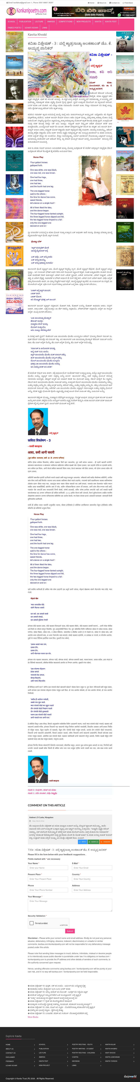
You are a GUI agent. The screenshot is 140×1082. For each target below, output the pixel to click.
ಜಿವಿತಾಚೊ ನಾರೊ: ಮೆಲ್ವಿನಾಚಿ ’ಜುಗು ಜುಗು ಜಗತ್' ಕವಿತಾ (50, 988)
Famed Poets (14, 27)
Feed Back (128, 3)
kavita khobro (111, 1048)
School (11, 21)
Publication (25, 21)
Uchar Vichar (31, 27)
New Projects (84, 21)
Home (91, 3)
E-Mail (75, 863)
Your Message (35, 896)
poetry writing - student (83, 1048)
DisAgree (107, 842)
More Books (33, 1017)
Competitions (65, 21)
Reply (84, 842)
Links (44, 27)
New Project (44, 1065)
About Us (102, 3)
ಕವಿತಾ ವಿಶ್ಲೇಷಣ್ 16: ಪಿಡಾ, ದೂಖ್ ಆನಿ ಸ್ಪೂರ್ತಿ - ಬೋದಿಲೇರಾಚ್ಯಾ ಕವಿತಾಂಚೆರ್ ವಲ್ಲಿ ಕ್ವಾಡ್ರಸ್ (62, 1007)
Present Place (35, 874)
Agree (94, 842)
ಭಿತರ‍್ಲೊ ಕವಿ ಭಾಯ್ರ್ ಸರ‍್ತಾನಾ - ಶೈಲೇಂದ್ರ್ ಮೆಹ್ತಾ (46, 1010)
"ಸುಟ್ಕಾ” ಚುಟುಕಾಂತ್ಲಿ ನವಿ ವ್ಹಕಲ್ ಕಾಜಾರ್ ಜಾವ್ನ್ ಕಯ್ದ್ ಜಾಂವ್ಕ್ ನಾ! (53, 998)
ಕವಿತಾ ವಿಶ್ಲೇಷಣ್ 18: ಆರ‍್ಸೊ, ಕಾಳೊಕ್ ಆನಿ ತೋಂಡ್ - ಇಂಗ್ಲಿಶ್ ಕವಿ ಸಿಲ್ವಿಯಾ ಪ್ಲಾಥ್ (59, 991)
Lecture (39, 21)
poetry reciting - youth (82, 1044)
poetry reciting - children (83, 1053)
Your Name (33, 863)
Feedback (10, 1061)
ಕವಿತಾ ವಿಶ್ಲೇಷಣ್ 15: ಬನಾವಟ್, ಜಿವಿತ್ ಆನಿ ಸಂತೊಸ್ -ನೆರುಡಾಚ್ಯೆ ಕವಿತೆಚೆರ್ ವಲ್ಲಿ (59, 1013)
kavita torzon (111, 1061)
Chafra (75, 1057)
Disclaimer (10, 1057)
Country (76, 874)
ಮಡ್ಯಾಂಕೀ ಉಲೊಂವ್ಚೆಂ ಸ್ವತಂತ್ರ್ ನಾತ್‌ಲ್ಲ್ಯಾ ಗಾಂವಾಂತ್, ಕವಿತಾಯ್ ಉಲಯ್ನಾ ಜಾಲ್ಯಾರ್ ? (61, 1004)
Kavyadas (76, 1061)
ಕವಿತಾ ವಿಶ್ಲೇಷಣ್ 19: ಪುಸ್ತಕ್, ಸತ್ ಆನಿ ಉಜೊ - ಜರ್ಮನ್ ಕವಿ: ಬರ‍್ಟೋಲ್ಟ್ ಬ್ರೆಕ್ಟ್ (57, 985)
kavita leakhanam (112, 1057)
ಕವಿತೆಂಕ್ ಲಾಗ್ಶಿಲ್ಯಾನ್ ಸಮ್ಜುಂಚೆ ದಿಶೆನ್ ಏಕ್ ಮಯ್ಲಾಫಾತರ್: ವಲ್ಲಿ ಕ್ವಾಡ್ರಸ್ (55, 995)
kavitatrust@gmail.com (22, 2)
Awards (51, 21)
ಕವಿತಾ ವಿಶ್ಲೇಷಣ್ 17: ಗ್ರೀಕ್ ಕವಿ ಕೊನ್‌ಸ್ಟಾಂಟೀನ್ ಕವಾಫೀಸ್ (51, 1001)
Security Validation (37, 915)
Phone (31, 885)
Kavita (98, 21)
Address (76, 885)
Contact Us (115, 3)
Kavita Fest (111, 21)
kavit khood (110, 1053)
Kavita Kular (110, 1044)
